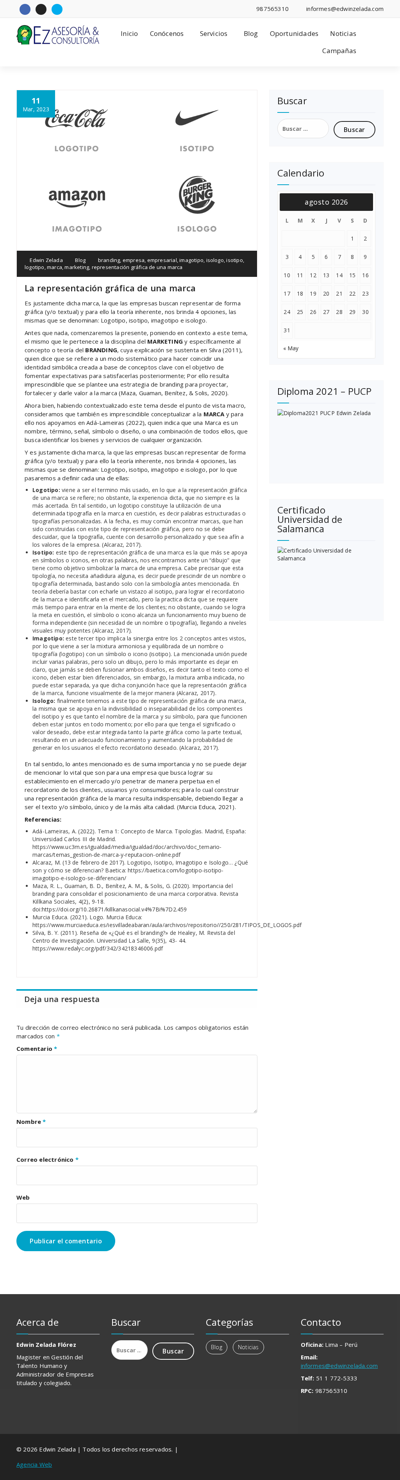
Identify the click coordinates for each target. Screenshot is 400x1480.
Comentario (36, 1048)
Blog (251, 33)
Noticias (343, 33)
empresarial (162, 260)
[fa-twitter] (57, 9)
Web (23, 1197)
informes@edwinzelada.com (339, 1365)
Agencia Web (34, 1464)
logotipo (35, 267)
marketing (76, 267)
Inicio (129, 33)
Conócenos (167, 33)
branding (109, 260)
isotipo (234, 260)
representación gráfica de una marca (137, 267)
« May (291, 348)
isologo (215, 260)
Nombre (31, 1121)
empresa (134, 260)
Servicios (214, 33)
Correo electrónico (47, 1159)
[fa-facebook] (25, 9)
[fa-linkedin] (41, 9)
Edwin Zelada (46, 260)
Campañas (339, 50)
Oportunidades (294, 33)
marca (54, 267)
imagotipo (191, 260)
